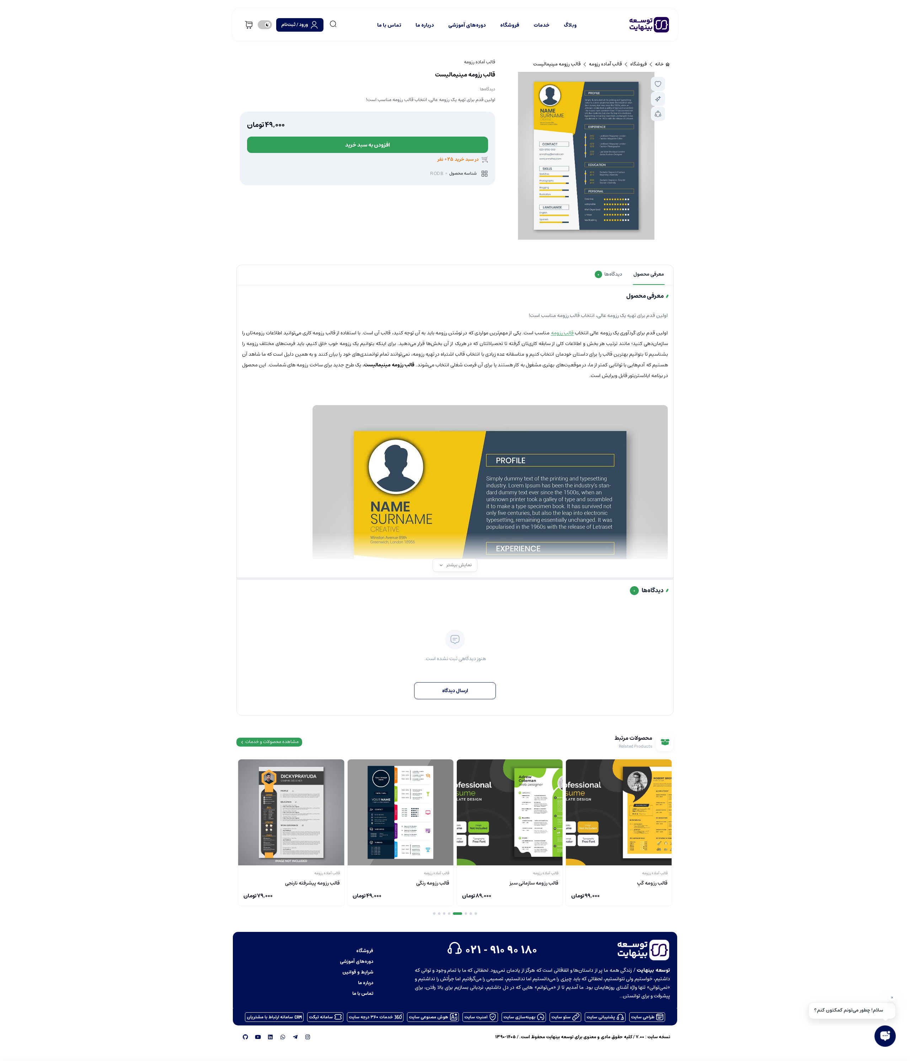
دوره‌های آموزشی (467, 25)
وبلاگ (570, 25)
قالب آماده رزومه (479, 62)
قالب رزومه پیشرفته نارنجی (312, 883)
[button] (658, 84)
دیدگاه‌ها (487, 89)
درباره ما (425, 25)
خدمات (542, 25)
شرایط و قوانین (357, 972)
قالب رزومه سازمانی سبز (534, 883)
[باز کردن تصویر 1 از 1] (586, 156)
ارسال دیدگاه (455, 690)
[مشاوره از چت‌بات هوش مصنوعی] (658, 99)
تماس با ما (389, 25)
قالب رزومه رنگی (432, 883)
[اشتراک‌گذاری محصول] (658, 114)
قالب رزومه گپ (652, 883)
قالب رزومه (562, 333)
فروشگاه (509, 25)
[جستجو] (333, 24)
